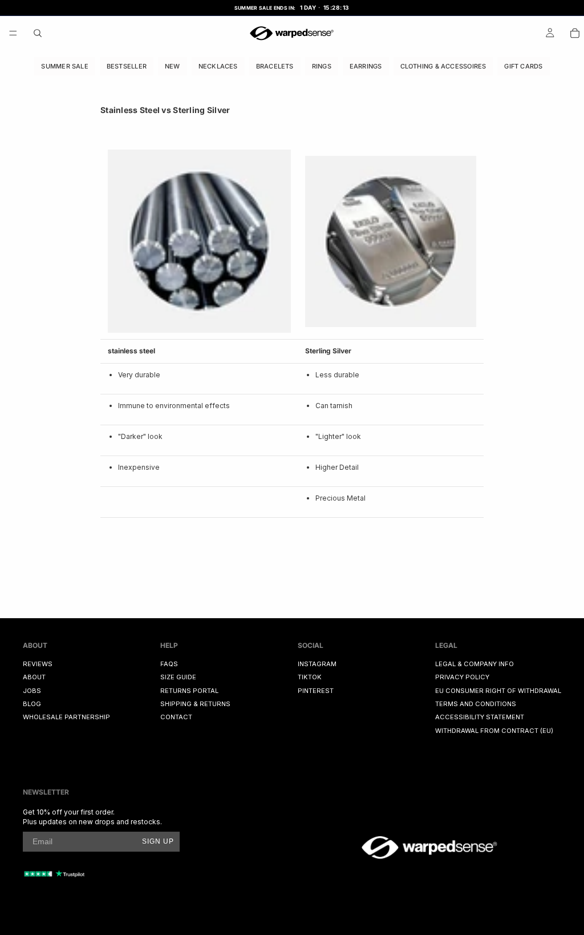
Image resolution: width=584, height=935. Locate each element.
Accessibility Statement (479, 717)
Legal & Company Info (474, 664)
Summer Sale (64, 66)
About (34, 677)
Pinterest (316, 691)
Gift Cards (523, 66)
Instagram (317, 664)
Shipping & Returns (195, 704)
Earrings (366, 66)
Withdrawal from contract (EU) (494, 731)
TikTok (310, 677)
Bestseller (127, 66)
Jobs (32, 691)
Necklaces (218, 66)
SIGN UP (158, 841)
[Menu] (13, 33)
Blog (32, 704)
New (172, 66)
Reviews (37, 664)
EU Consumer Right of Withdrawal (498, 691)
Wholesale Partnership (66, 717)
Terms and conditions (475, 704)
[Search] (37, 33)
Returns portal (189, 691)
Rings (321, 66)
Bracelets (275, 66)
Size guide (178, 677)
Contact (176, 717)
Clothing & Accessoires (443, 66)
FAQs (169, 664)
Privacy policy (462, 677)
